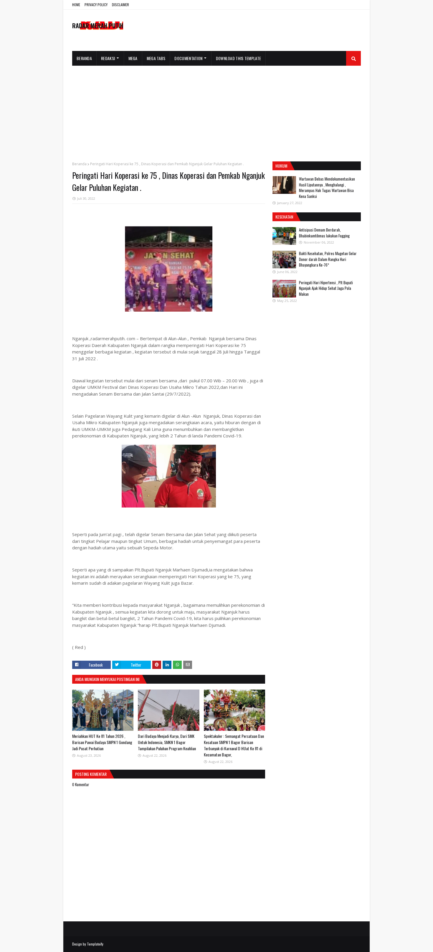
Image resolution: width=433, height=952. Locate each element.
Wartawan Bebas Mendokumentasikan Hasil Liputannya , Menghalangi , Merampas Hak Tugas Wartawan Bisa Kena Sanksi (327, 187)
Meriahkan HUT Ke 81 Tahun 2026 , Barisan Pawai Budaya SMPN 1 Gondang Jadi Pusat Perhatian (102, 742)
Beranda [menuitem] (84, 58)
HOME (76, 4)
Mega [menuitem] (133, 58)
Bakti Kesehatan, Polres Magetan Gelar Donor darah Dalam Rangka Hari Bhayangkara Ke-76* (328, 259)
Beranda (79, 163)
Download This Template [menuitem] (238, 58)
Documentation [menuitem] (188, 58)
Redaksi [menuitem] (108, 58)
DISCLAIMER (120, 4)
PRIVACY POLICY (96, 4)
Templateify (95, 943)
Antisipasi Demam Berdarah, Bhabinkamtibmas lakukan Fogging (324, 233)
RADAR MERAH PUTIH (97, 25)
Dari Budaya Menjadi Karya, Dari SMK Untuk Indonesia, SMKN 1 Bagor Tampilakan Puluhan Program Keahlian (167, 742)
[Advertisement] (216, 110)
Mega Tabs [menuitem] (156, 58)
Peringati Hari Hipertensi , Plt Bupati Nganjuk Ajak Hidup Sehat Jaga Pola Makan (326, 288)
